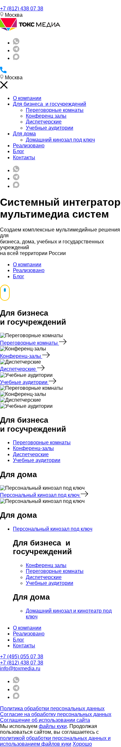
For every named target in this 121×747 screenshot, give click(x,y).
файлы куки (53, 726)
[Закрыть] (4, 87)
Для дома (24, 133)
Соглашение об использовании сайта (45, 720)
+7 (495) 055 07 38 (21, 656)
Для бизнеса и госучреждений (49, 104)
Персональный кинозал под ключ (40, 495)
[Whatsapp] (16, 42)
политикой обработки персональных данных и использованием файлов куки (55, 741)
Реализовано (29, 145)
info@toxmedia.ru (20, 668)
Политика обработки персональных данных (52, 708)
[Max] (16, 58)
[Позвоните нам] (3, 71)
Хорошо (82, 744)
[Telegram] (16, 50)
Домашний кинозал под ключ (60, 140)
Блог (18, 151)
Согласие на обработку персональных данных (55, 714)
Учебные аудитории (49, 128)
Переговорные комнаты (55, 110)
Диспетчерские (44, 121)
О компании (27, 98)
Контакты (24, 157)
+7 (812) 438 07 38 (21, 8)
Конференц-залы (21, 356)
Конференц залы (46, 116)
